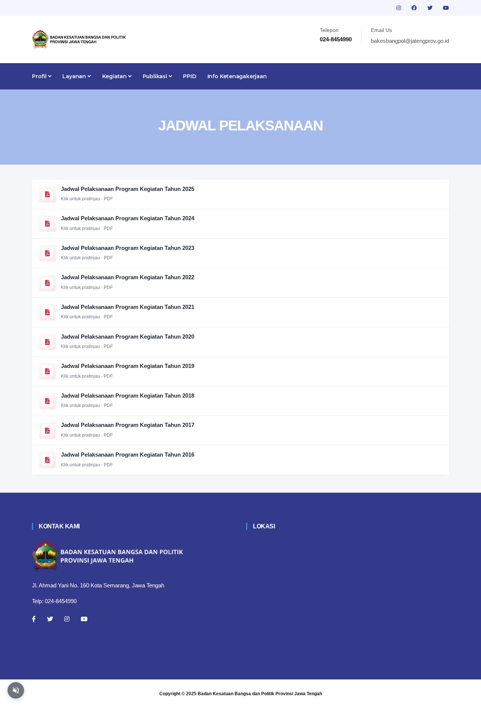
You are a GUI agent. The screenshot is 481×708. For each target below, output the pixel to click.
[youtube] (446, 8)
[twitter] (431, 8)
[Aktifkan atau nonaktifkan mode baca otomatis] (16, 690)
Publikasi (156, 76)
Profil (40, 76)
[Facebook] (34, 619)
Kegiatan (115, 76)
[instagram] (399, 8)
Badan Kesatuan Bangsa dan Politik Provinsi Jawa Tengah (260, 693)
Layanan (74, 76)
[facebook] (415, 8)
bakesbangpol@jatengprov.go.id (410, 41)
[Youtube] (84, 619)
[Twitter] (50, 619)
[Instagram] (66, 619)
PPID (189, 76)
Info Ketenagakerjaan (237, 76)
